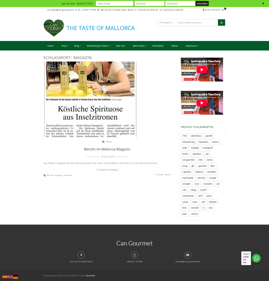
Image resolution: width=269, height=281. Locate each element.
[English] (10, 276)
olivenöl (201, 177)
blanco (215, 141)
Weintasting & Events (97, 45)
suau (194, 201)
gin (192, 165)
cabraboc (196, 153)
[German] (15, 276)
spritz (209, 195)
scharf (203, 189)
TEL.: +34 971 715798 (87, 10)
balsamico (203, 141)
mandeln (211, 171)
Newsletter (157, 45)
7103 (184, 135)
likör (213, 165)
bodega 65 (208, 147)
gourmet (202, 165)
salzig (193, 189)
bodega (195, 147)
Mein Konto (139, 45)
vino (211, 207)
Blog (76, 45)
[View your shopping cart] (223, 10)
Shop (63, 45)
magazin (59, 175)
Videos (174, 45)
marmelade (187, 177)
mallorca (68, 175)
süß (203, 201)
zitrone (194, 213)
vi (204, 207)
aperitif (208, 135)
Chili (200, 159)
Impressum (191, 45)
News (109, 141)
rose (197, 183)
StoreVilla (90, 275)
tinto (184, 207)
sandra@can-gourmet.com (62, 10)
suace (185, 201)
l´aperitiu (186, 171)
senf (200, 195)
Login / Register (212, 10)
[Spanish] (5, 276)
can (207, 153)
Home (50, 45)
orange (212, 177)
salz (184, 189)
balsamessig (188, 141)
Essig (184, 165)
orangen (186, 183)
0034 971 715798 (134, 261)
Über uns (120, 45)
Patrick (168, 174)
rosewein (207, 183)
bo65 (184, 147)
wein (184, 213)
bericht (50, 175)
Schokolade (188, 195)
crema (209, 159)
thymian (213, 201)
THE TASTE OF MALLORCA (100, 28)
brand (185, 153)
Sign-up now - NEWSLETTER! (76, 3)
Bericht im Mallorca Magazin (107, 149)
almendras (196, 135)
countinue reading (107, 169)
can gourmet (188, 159)
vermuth (195, 207)
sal (217, 183)
